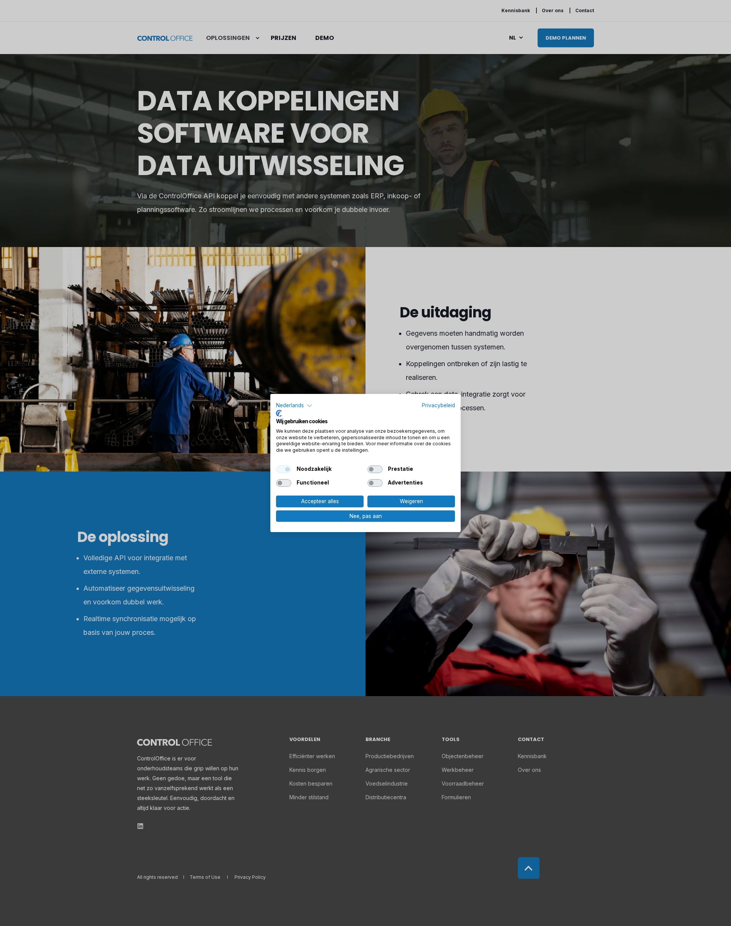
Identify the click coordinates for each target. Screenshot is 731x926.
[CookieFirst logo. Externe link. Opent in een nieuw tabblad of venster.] (279, 413)
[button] (294, 405)
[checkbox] (283, 469)
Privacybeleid (438, 405)
